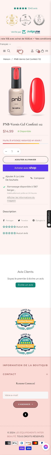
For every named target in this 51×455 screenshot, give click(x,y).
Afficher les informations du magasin (21, 199)
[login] (31, 50)
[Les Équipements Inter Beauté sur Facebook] (25, 414)
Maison (6, 59)
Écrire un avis (25, 285)
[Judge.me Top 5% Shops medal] (39, 20)
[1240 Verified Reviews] (25, 330)
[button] (9, 226)
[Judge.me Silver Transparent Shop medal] (25, 20)
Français (4, 44)
